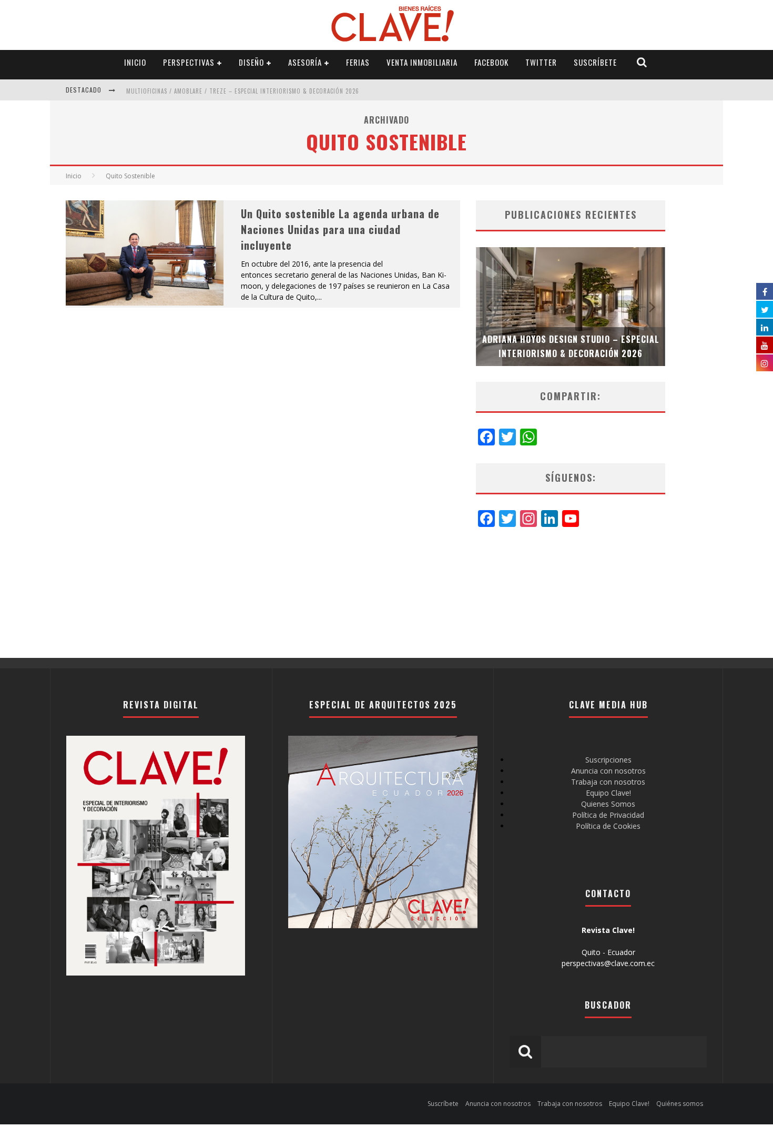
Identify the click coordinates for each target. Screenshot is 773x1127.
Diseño (251, 62)
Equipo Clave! (608, 793)
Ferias (358, 62)
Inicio (135, 62)
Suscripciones (608, 760)
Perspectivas (189, 62)
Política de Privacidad (608, 815)
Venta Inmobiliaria (422, 62)
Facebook (491, 62)
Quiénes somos (679, 1103)
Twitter (541, 62)
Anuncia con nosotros (608, 771)
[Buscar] (642, 62)
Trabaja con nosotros (608, 782)
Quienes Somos (608, 804)
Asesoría (305, 62)
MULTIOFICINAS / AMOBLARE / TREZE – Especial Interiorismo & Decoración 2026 (242, 91)
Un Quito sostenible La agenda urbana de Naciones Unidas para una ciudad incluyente (340, 229)
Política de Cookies (608, 826)
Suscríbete (595, 62)
